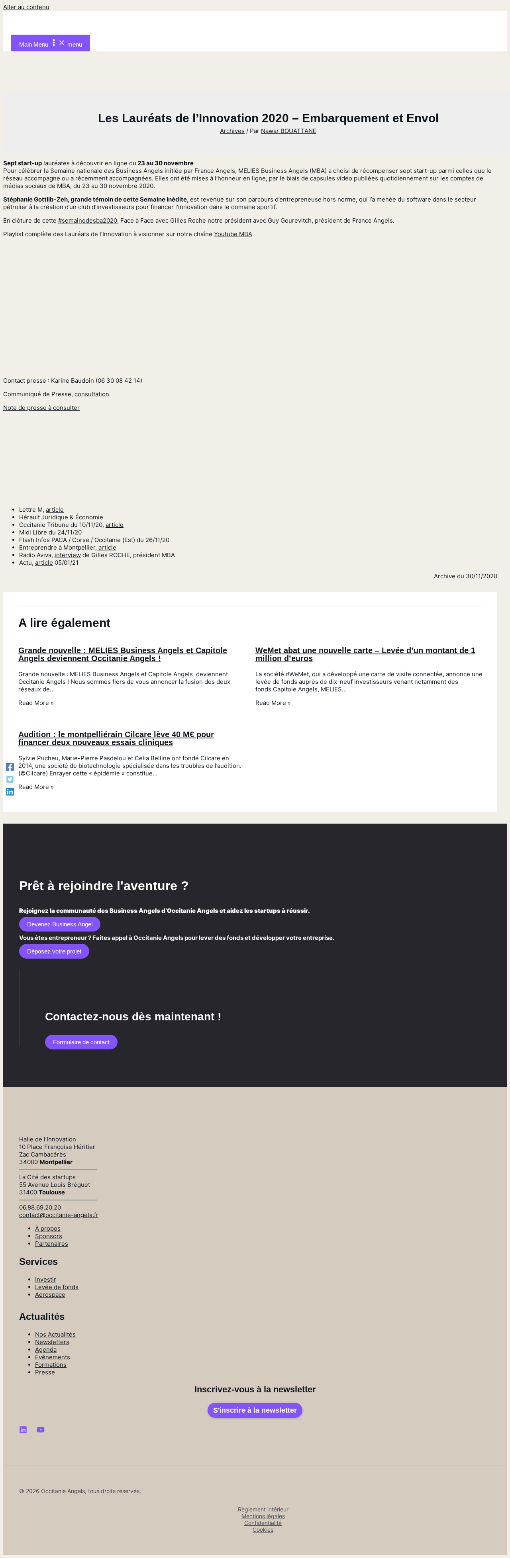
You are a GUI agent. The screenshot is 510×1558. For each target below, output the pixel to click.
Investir (45, 1279)
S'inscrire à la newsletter (255, 1410)
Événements (52, 1357)
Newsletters (52, 1342)
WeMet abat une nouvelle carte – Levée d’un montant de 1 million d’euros (365, 654)
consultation (92, 394)
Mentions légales (263, 1516)
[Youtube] (41, 1431)
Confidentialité (263, 1522)
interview (68, 555)
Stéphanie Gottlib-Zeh (35, 199)
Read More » (36, 703)
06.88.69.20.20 (40, 1207)
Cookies (263, 1529)
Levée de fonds (56, 1287)
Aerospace (50, 1294)
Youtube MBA (233, 234)
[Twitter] (10, 779)
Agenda (46, 1349)
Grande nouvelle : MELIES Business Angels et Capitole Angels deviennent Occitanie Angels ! (122, 654)
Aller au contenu (26, 7)
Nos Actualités (55, 1334)
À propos (48, 1228)
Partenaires (51, 1243)
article (55, 509)
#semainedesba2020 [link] (87, 220)
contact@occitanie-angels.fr (58, 1215)
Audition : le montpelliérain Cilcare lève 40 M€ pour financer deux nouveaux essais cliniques (116, 738)
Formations (51, 1364)
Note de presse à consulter (41, 407)
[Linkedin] (10, 791)
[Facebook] (10, 767)
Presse (45, 1372)
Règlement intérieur (263, 1509)
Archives (232, 131)
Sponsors (48, 1236)
